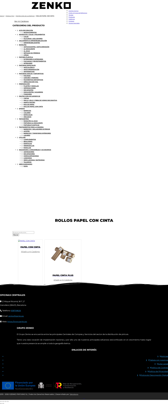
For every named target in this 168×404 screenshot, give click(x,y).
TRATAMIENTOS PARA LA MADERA (31, 127)
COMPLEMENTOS (30, 139)
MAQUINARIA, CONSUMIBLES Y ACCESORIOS (35, 150)
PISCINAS (27, 76)
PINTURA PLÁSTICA (26, 57)
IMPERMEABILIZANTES (32, 43)
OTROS (26, 55)
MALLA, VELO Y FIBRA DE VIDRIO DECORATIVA (40, 100)
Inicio (2, 16)
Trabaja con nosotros (158, 360)
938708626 (16, 311)
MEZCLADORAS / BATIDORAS (34, 160)
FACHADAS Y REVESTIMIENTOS (35, 61)
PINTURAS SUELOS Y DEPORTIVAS (31, 73)
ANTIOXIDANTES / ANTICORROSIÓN (36, 47)
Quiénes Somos (73, 11)
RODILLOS (27, 148)
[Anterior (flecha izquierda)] (1, 403)
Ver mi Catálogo (21, 21)
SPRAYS (22, 108)
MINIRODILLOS (29, 145)
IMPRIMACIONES (30, 88)
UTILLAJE (22, 137)
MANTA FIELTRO (29, 102)
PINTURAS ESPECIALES (27, 65)
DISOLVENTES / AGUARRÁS (33, 92)
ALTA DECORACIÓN (26, 30)
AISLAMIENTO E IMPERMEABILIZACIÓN (33, 41)
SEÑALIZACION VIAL (31, 82)
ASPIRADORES (29, 152)
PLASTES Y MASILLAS (31, 86)
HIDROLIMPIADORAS (31, 156)
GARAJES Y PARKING (31, 78)
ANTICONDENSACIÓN (31, 69)
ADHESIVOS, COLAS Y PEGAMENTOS (32, 34)
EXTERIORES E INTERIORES (33, 59)
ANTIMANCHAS (29, 71)
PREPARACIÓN (24, 84)
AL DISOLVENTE (29, 49)
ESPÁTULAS (28, 143)
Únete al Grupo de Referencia (78, 13)
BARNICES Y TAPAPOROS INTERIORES (37, 133)
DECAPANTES (28, 90)
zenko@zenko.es (16, 316)
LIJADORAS (28, 158)
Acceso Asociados (74, 23)
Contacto (71, 21)
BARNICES (27, 110)
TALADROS (27, 162)
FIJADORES (28, 94)
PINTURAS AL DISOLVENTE (33, 123)
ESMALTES (22, 45)
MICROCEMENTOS (30, 32)
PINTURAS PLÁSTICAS (31, 125)
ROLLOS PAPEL (29, 104)
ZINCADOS (27, 117)
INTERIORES (28, 63)
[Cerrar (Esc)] (8, 401)
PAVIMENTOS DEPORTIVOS (33, 80)
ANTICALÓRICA (29, 67)
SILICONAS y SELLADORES (33, 38)
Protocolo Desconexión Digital (154, 375)
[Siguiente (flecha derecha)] (3, 403)
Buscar (15, 235)
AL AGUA (27, 51)
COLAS (26, 36)
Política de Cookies (159, 368)
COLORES (27, 113)
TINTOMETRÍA (24, 119)
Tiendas (71, 15)
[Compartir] (5, 401)
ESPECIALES (28, 115)
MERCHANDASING (25, 164)
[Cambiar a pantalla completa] (3, 401)
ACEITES (27, 131)
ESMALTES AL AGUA (31, 121)
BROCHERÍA (28, 141)
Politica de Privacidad (158, 371)
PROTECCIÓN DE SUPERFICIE (25, 16)
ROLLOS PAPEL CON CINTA (33, 106)
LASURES (27, 135)
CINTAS (26, 98)
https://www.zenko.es (17, 322)
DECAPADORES (29, 154)
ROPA (26, 166)
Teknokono (74, 394)
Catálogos (72, 19)
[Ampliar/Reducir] (1, 401)
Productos (72, 17)
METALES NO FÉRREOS (32, 53)
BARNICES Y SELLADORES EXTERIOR (37, 129)
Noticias (164, 356)
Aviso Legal (163, 364)
